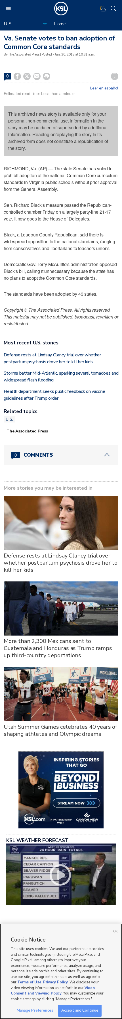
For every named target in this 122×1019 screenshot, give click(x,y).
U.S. (9, 419)
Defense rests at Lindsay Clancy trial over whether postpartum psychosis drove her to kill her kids (60, 563)
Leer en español (104, 88)
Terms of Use (29, 982)
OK (115, 931)
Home (60, 24)
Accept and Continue (79, 1010)
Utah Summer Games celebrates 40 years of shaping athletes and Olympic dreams (60, 730)
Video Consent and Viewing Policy (53, 990)
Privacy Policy (55, 982)
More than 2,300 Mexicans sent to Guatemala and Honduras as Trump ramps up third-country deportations (58, 648)
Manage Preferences (35, 1010)
